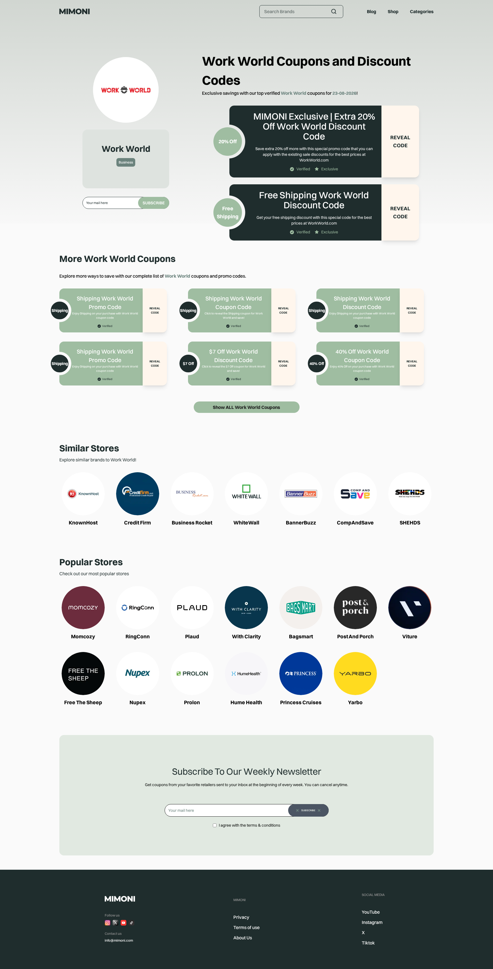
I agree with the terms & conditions (249, 825)
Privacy (241, 917)
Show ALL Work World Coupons (246, 407)
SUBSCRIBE (154, 202)
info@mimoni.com (119, 940)
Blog (371, 11)
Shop (393, 11)
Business (126, 162)
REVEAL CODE (400, 141)
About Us (242, 937)
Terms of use (246, 927)
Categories (422, 11)
